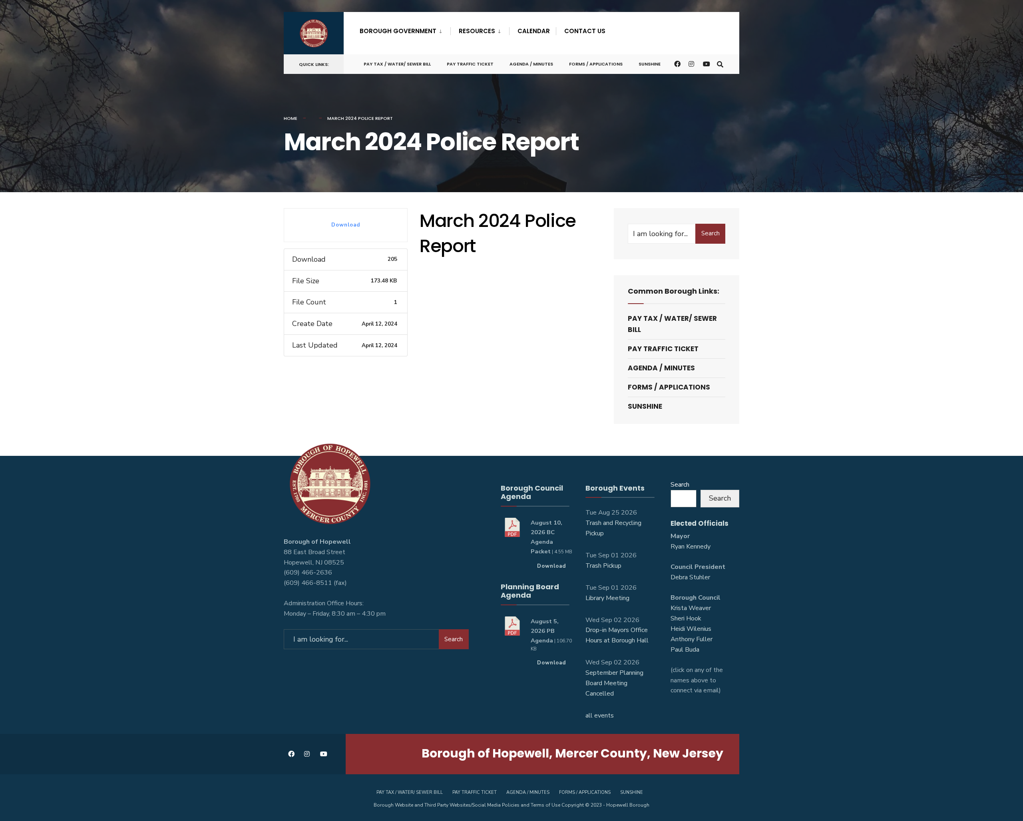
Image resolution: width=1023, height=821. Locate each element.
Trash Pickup (603, 565)
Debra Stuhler (690, 577)
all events (599, 715)
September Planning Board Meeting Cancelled (614, 683)
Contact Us (584, 31)
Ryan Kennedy (691, 546)
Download (345, 225)
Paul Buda (685, 649)
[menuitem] (405, 29)
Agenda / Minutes (531, 64)
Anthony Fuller (692, 639)
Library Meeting (607, 598)
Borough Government (398, 31)
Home (290, 118)
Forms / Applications (596, 64)
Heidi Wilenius (691, 628)
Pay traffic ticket (470, 64)
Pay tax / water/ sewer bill (397, 64)
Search (710, 233)
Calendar (533, 31)
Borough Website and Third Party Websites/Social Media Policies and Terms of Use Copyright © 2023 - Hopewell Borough (511, 805)
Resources (477, 31)
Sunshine (650, 64)
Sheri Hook (686, 618)
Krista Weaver (691, 608)
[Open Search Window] (720, 64)
